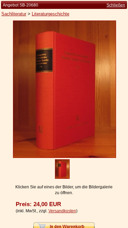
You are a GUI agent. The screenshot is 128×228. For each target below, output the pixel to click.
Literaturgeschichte (50, 13)
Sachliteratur (13, 13)
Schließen (115, 5)
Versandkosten (62, 211)
